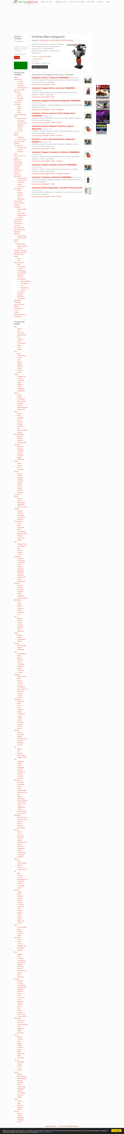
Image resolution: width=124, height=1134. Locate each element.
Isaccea (19, 1064)
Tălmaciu (20, 977)
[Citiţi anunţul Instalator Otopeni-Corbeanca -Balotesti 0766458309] (88, 155)
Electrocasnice (22, 178)
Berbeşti (20, 1082)
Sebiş (19, 372)
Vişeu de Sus (21, 813)
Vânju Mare (21, 828)
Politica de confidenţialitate (68, 1126)
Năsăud (20, 440)
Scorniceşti (21, 886)
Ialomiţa (16, 730)
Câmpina (20, 904)
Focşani (20, 1116)
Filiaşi (19, 629)
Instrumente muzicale (18, 225)
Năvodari (20, 575)
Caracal (20, 875)
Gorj (15, 652)
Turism (16, 310)
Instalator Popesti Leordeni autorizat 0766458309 (54, 164)
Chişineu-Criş (21, 356)
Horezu (19, 1091)
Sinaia (19, 915)
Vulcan (19, 728)
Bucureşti (69, 40)
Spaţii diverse (21, 215)
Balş (18, 873)
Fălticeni (20, 991)
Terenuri (20, 217)
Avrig (19, 956)
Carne (19, 94)
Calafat (19, 623)
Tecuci (19, 641)
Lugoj (19, 1049)
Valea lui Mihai (22, 430)
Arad (15, 351)
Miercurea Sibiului (20, 967)
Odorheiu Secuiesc (20, 692)
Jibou (19, 929)
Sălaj (15, 925)
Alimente (17, 92)
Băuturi (16, 133)
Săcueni (20, 424)
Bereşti (19, 635)
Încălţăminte (18, 219)
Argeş (16, 374)
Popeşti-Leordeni (63, 173)
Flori (18, 258)
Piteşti (19, 387)
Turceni (20, 672)
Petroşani (20, 722)
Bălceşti (20, 1080)
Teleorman (17, 1018)
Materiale (17, 232)
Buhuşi (19, 397)
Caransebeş (21, 532)
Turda (19, 554)
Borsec (19, 681)
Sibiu (15, 952)
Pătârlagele (21, 503)
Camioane (20, 121)
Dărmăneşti (21, 401)
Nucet (19, 420)
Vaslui (16, 1099)
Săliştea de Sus (22, 792)
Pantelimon (21, 772)
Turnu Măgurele (20, 1028)
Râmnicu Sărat (22, 507)
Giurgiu (16, 643)
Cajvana (20, 983)
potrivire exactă (21, 54)
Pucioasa (20, 608)
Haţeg (19, 712)
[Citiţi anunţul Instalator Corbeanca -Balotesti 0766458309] (88, 180)
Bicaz (19, 861)
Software (20, 152)
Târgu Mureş (21, 852)
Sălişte (19, 973)
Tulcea (16, 1060)
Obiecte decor (22, 139)
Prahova (16, 890)
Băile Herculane (20, 526)
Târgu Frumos (22, 757)
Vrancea (16, 1111)
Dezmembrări (22, 123)
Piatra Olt (20, 881)
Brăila (16, 461)
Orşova (19, 824)
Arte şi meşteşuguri (20, 114)
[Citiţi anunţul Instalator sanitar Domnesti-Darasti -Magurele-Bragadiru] (88, 142)
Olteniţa (20, 519)
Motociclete (21, 244)
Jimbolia (20, 1047)
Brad (19, 703)
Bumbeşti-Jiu (21, 654)
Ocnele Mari (21, 1093)
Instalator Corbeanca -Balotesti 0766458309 (51, 177)
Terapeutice (21, 298)
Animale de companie (17, 103)
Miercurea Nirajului (20, 837)
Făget (19, 1043)
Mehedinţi (17, 815)
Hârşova (20, 567)
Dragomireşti (21, 790)
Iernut (19, 832)
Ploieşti (19, 911)
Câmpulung (21, 376)
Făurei (19, 465)
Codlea (19, 476)
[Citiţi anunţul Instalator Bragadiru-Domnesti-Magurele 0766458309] (88, 103)
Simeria (20, 724)
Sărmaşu (20, 846)
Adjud (19, 1113)
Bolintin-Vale (21, 645)
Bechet (19, 621)
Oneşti (19, 405)
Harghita (17, 674)
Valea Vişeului (22, 811)
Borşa (19, 786)
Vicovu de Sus (22, 1016)
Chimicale (17, 160)
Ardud (19, 939)
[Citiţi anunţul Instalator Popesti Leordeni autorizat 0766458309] (88, 167)
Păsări (19, 108)
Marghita (20, 418)
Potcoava (20, 884)
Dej (18, 548)
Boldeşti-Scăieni (20, 897)
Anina (19, 523)
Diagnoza (20, 125)
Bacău (16, 393)
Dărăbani (20, 451)
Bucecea (20, 449)
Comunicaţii (18, 162)
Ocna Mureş (21, 343)
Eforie (19, 565)
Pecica (19, 368)
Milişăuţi (20, 1002)
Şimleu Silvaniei (20, 932)
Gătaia (19, 1045)
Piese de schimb (20, 128)
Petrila (19, 720)
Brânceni (20, 1022)
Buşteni (20, 902)
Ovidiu (19, 579)
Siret (18, 1008)
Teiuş (19, 347)
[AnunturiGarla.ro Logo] (25, 2)
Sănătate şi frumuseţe (17, 301)
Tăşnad (20, 950)
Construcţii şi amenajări (49, 40)
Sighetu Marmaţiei (21, 798)
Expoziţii (20, 195)
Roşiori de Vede (22, 1024)
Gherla (19, 550)
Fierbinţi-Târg (22, 739)
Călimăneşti (21, 1087)
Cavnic (19, 788)
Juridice (20, 294)
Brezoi (19, 1085)
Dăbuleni (20, 627)
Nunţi (19, 197)
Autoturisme (21, 119)
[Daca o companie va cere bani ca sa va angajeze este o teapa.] (103, 105)
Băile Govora (21, 1076)
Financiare (21, 292)
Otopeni (60, 135)
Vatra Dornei (21, 1014)
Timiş (16, 1035)
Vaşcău (19, 432)
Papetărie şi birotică (20, 252)
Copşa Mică (21, 960)
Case (19, 211)
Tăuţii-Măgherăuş (21, 806)
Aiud (19, 331)
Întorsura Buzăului (20, 591)
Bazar (16, 135)
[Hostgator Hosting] (101, 129)
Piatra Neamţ (21, 863)
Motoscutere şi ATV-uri (22, 247)
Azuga (19, 892)
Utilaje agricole (22, 88)
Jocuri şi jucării (19, 228)
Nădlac (19, 364)
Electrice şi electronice (17, 175)
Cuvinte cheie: (18, 41)
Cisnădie (20, 958)
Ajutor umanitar (19, 90)
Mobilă (16, 240)
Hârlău (19, 749)
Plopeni (20, 913)
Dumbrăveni (21, 962)
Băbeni (19, 1074)
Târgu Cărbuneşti (21, 663)
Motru (19, 656)
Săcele (19, 488)
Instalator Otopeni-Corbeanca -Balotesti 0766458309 (55, 152)
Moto (15, 242)
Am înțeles (116, 1131)
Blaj (18, 337)
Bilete (19, 190)
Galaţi (16, 633)
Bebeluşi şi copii (19, 141)
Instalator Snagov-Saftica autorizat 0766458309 (53, 88)
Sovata (19, 850)
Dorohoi (20, 453)
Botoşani (17, 445)
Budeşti (20, 511)
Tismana (20, 670)
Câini (19, 106)
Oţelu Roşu (21, 538)
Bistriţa (19, 438)
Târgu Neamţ (21, 869)
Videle (19, 1031)
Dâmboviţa (17, 600)
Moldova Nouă (22, 534)
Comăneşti (21, 399)
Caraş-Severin (18, 521)
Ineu (18, 360)
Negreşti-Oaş (21, 946)
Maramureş (18, 780)
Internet (20, 149)
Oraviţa (19, 536)
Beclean (20, 436)
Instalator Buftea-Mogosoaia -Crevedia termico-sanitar (57, 187)
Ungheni (20, 857)
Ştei (18, 428)
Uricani (19, 726)
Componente (21, 147)
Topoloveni (21, 391)
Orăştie (19, 718)
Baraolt (19, 585)
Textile (16, 306)
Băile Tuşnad (21, 676)
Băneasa (20, 558)
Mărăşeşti (20, 1118)
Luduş (19, 834)
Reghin (19, 840)
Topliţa (19, 695)
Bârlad (19, 1101)
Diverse (16, 168)
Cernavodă (21, 561)
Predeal (20, 482)
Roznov (19, 867)
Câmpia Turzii (22, 544)
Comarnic (20, 906)
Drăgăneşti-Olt (22, 879)
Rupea (19, 486)
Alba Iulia (20, 333)
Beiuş (19, 416)
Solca (19, 1010)
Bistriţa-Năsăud (19, 434)
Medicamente (22, 238)
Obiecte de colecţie (20, 250)
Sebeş (19, 345)
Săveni (19, 457)
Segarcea (20, 631)
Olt (15, 871)
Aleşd (19, 414)
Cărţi (15, 154)
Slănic (19, 917)
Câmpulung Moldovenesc (21, 986)
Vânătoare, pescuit (20, 315)
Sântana (20, 370)
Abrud (19, 329)
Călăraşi (16, 509)
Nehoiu (19, 500)
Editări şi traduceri (20, 276)
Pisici (19, 112)
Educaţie (17, 172)
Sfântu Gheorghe (20, 595)
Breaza (19, 900)
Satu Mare (17, 937)
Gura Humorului (21, 996)
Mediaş (19, 964)
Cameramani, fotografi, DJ (25, 283)
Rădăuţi (20, 1004)
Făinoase (20, 98)
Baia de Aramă (22, 817)
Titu (18, 614)
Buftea (59, 196)
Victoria (20, 490)
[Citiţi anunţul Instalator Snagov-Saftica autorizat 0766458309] (88, 91)
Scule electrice (22, 180)
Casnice (20, 269)
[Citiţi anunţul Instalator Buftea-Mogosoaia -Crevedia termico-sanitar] (88, 190)
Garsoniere (21, 213)
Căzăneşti (20, 734)
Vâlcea (16, 1072)
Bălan (19, 679)
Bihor (16, 412)
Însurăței (20, 469)
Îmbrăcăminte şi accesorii (19, 204)
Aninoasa (20, 701)
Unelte (16, 312)
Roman (19, 865)
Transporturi (18, 308)
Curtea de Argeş (20, 381)
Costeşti (20, 378)
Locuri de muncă (19, 230)
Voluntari (20, 778)
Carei (19, 942)
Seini (19, 794)
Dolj (15, 616)
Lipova (19, 362)
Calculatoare (18, 145)
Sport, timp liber (19, 304)
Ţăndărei (20, 743)
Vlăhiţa (19, 697)
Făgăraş (20, 478)
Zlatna (19, 349)
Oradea (19, 422)
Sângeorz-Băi (21, 443)
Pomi (19, 260)
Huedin (19, 552)
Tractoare (20, 85)
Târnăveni (20, 855)
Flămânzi (20, 455)
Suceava (16, 979)
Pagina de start (51, 1126)
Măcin (19, 1066)
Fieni (19, 602)
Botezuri (20, 193)
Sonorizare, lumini (25, 289)
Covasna (16, 583)
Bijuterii (16, 143)
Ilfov (53, 84)
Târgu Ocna (21, 409)
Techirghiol (21, 581)
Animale (20, 81)
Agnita (19, 954)
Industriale (17, 221)
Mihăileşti (20, 650)
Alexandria (21, 1020)
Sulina (19, 1068)
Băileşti (19, 618)
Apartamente (21, 209)
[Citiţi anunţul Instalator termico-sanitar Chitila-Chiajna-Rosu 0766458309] (88, 116)
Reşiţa (19, 540)
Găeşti (19, 604)
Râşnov (19, 484)
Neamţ (16, 859)
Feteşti (19, 737)
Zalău (19, 935)
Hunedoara (17, 699)
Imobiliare (17, 207)
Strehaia (20, 826)
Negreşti (20, 1107)
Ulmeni (19, 809)
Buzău (16, 496)
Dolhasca (20, 989)
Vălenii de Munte (20, 922)
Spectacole (21, 199)
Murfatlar (20, 573)
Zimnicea (20, 1033)
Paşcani (20, 753)
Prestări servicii (19, 263)
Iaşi (15, 747)
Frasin (19, 993)
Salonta (20, 426)
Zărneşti (20, 492)
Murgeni (20, 1105)
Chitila (59, 122)
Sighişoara (21, 848)
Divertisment (18, 170)
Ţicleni (19, 668)
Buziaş (19, 1037)
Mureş (16, 830)
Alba (15, 327)
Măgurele (20, 768)
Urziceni (20, 745)
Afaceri (16, 77)
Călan (19, 705)
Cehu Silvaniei (22, 927)
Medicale (17, 234)
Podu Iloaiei (21, 755)
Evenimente (18, 188)
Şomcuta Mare (22, 801)
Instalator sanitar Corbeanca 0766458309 (50, 77)
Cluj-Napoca (21, 546)
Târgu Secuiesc (22, 598)
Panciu (19, 1122)
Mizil (19, 908)
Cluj (15, 542)
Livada (19, 944)
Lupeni (19, 716)
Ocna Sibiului (21, 971)
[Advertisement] (62, 21)
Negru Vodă (21, 577)
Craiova (20, 625)
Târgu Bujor (21, 639)
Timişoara (20, 1058)
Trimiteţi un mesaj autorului (40, 67)
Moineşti (20, 403)
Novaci (19, 658)
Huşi (18, 1103)
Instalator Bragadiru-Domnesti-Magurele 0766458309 (56, 100)
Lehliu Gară (21, 517)
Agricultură (18, 79)
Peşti (19, 110)
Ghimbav (20, 480)
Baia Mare (20, 782)
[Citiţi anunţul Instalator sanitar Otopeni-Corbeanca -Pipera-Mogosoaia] (88, 129)
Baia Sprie (20, 784)
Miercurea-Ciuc (22, 689)
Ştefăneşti (20, 389)
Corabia (20, 877)
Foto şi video (18, 201)
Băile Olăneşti (22, 1078)
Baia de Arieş (21, 335)
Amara (19, 732)
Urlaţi (19, 919)
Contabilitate (21, 273)
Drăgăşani (20, 1089)
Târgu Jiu (20, 666)
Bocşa (19, 529)
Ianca (19, 467)
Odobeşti (20, 1120)
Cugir (19, 341)
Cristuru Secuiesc (20, 684)
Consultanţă (21, 271)
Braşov (16, 471)
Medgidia (20, 571)
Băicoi (19, 894)
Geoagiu (20, 710)
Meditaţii (20, 296)
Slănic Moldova (22, 407)
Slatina (19, 888)
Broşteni (20, 981)
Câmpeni (20, 339)
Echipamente (21, 236)
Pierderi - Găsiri (19, 254)
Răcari (19, 610)
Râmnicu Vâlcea (20, 1096)
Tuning (19, 131)
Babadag (20, 1062)
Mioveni (20, 385)
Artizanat (20, 137)
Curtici (19, 358)
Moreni (19, 606)
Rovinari (20, 660)
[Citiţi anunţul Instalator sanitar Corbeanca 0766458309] (88, 80)
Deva (19, 707)
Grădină (20, 83)
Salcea (19, 1006)
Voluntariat (17, 317)
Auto (15, 116)
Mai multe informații (45, 1132)
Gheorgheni (21, 687)
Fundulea (20, 515)
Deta (18, 1041)
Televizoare (21, 186)
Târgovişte (21, 612)
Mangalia (20, 569)
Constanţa (17, 556)
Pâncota (20, 366)
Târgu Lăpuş (21, 803)
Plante (16, 256)
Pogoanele (20, 505)
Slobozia (20, 741)
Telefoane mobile (20, 183)
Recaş (19, 1051)
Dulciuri (20, 96)
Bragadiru (60, 109)
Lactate (19, 100)
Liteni (19, 1000)
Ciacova (20, 1039)
